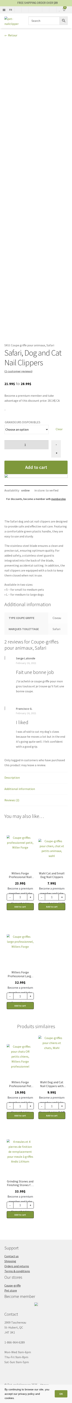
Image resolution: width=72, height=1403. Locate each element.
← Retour (10, 35)
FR (10, 9)
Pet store (10, 1290)
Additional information (19, 789)
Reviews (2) (11, 800)
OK (61, 1394)
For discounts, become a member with (36, 499)
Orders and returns (16, 1266)
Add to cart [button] (20, 906)
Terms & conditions (17, 1271)
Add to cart (36, 467)
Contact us (11, 1256)
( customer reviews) (18, 371)
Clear (59, 429)
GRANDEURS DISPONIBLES (22, 422)
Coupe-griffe (12, 1285)
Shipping (10, 1261)
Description (12, 777)
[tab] (36, 777)
